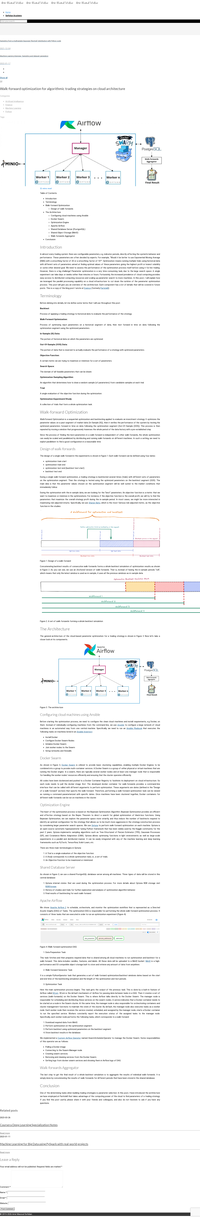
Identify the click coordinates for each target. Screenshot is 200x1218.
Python (8, 111)
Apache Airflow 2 (58, 907)
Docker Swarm (68, 765)
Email (3, 1198)
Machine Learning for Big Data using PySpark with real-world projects (44, 1144)
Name (3, 1192)
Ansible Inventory (84, 732)
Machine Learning (13, 108)
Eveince (87, 288)
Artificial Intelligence (14, 101)
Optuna (95, 825)
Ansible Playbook (134, 728)
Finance (8, 105)
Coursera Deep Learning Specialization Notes (29, 1125)
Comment (5, 1187)
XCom (55, 993)
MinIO (148, 961)
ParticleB (104, 288)
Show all (3, 77)
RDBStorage (50, 886)
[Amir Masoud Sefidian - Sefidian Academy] (50, 4)
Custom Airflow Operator (69, 1038)
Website (3, 1203)
